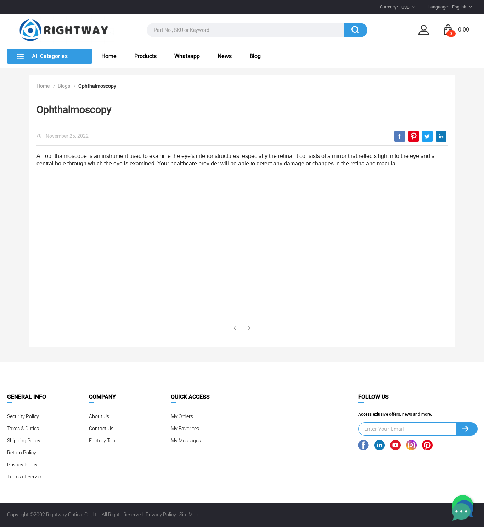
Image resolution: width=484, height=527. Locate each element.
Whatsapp (187, 56)
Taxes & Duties (23, 428)
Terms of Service (25, 477)
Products (145, 56)
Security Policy (23, 416)
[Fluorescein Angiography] (235, 328)
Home (109, 56)
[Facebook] (399, 136)
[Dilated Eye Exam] (249, 328)
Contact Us (101, 428)
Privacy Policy (22, 465)
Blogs (64, 86)
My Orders (182, 416)
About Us (99, 416)
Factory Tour (103, 440)
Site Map (188, 514)
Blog (255, 56)
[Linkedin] (441, 136)
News (225, 56)
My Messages (186, 440)
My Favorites (185, 428)
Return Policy (21, 453)
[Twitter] (427, 136)
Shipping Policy (23, 440)
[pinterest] (413, 136)
